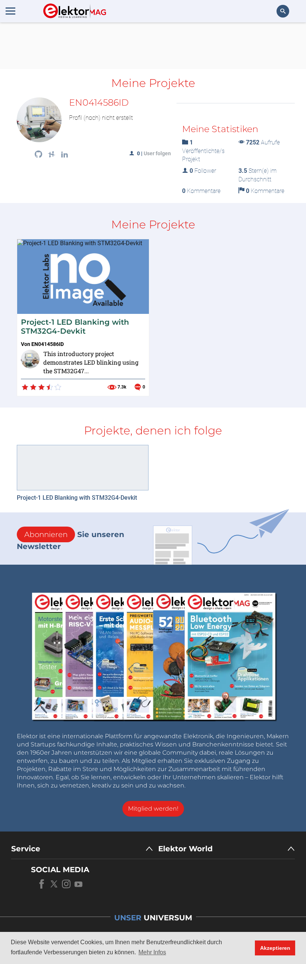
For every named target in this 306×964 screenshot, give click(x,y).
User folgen (157, 153)
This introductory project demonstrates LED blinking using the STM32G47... (90, 362)
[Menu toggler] (10, 11)
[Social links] (38, 154)
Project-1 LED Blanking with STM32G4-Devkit (75, 327)
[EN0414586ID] (30, 359)
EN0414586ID (47, 344)
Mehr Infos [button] (152, 952)
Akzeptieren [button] (275, 948)
